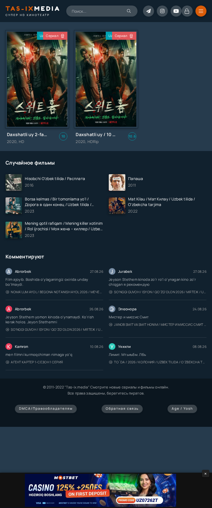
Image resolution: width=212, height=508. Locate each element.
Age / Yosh (182, 408)
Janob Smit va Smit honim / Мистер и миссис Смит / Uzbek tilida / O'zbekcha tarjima (160, 324)
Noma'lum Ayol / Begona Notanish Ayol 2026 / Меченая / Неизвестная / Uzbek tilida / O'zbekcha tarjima (57, 292)
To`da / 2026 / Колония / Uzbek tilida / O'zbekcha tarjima (160, 362)
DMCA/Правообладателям (46, 408)
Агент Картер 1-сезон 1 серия (37, 362)
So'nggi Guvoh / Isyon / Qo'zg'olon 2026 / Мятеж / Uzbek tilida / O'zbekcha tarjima (160, 292)
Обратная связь (122, 408)
